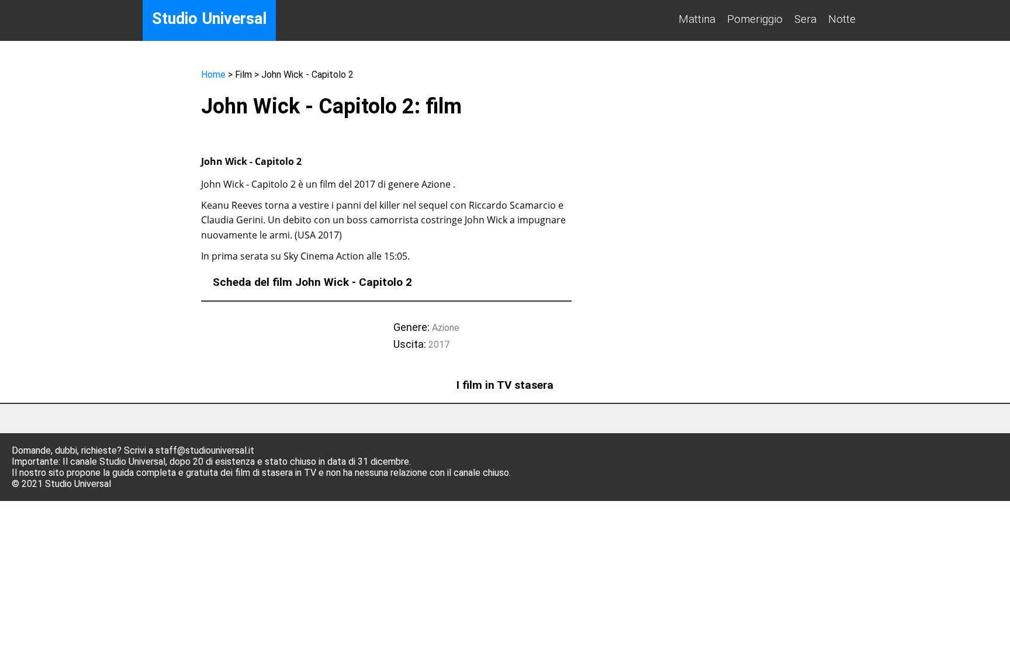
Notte (842, 19)
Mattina (697, 19)
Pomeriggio (755, 19)
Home (213, 74)
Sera (805, 19)
